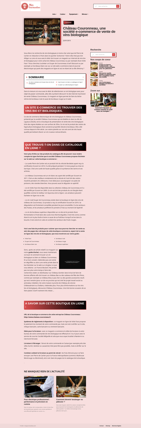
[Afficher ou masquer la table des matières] (64, 77)
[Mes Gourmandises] (30, 6)
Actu (58, 396)
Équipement (28, 396)
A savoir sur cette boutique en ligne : (68, 85)
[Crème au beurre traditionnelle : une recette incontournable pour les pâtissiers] (94, 65)
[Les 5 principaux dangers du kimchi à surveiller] (94, 82)
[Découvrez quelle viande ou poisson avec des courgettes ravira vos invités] (94, 74)
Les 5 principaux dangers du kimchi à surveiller (106, 83)
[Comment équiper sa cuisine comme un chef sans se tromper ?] (103, 100)
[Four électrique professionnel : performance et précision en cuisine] (39, 386)
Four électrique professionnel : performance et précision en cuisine (37, 401)
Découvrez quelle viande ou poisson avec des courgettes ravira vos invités (107, 75)
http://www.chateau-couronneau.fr (37, 317)
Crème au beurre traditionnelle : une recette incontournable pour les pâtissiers (107, 66)
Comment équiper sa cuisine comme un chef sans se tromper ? (103, 109)
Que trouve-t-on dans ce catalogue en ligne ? (70, 82)
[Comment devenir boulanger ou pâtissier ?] (71, 386)
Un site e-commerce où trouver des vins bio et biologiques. (41, 82)
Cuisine (68, 22)
